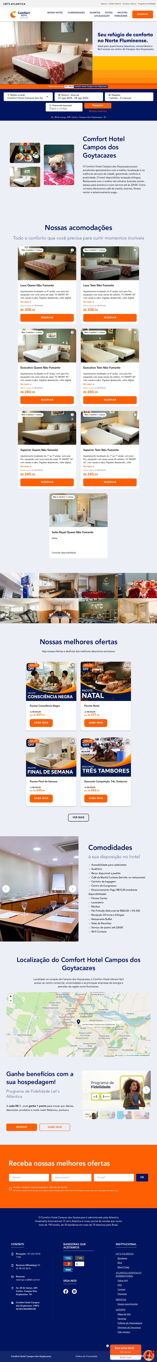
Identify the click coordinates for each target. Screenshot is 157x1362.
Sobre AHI (123, 1281)
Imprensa (122, 1294)
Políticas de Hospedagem (130, 1323)
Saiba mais (41, 723)
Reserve (21, 1127)
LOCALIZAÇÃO (102, 16)
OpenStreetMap (133, 1055)
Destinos (104, 4)
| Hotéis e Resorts (115, 4)
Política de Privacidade (86, 1356)
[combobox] (25, 98)
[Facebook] (65, 1291)
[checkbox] (63, 1189)
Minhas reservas (98, 111)
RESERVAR (142, 14)
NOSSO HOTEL (55, 13)
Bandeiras (122, 1258)
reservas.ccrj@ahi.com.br (28, 1278)
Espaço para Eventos (128, 1304)
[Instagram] (74, 1291)
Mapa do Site (124, 1314)
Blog (120, 1263)
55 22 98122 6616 (28, 1267)
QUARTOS (95, 13)
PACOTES (122, 13)
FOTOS (109, 13)
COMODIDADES (76, 13)
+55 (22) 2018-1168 (28, 1255)
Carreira (121, 1289)
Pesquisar (97, 105)
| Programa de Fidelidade (146, 4)
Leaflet (120, 1055)
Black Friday (123, 1267)
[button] (23, 263)
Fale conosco (124, 1332)
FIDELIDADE (121, 16)
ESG (120, 1285)
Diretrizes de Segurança (129, 1328)
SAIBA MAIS (55, 1127)
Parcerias (122, 1319)
